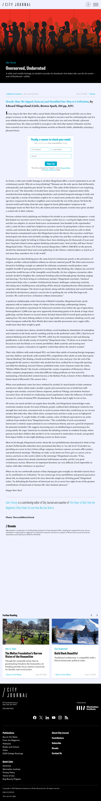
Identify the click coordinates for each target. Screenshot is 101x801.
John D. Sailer (10, 648)
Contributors (58, 738)
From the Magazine (11, 740)
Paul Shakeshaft (61, 648)
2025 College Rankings (13, 753)
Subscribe (56, 743)
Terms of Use (8, 776)
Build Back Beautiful (66, 653)
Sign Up (51, 163)
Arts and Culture (31, 94)
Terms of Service (50, 170)
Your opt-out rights (9, 796)
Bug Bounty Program (12, 779)
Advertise (7, 766)
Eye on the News (14, 674)
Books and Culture (11, 747)
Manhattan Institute (11, 769)
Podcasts (7, 743)
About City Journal (60, 732)
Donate (12, 526)
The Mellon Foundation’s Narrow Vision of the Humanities (23, 655)
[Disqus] (50, 573)
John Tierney (11, 62)
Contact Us (57, 753)
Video (5, 750)
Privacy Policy (65, 168)
